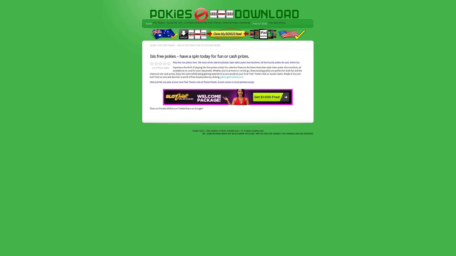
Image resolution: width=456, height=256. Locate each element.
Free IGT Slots (260, 23)
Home (149, 23)
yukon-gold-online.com (231, 77)
